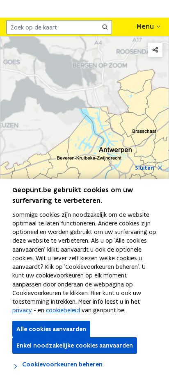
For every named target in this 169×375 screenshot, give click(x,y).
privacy (22, 310)
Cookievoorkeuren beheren (62, 364)
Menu (145, 26)
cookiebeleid (63, 310)
